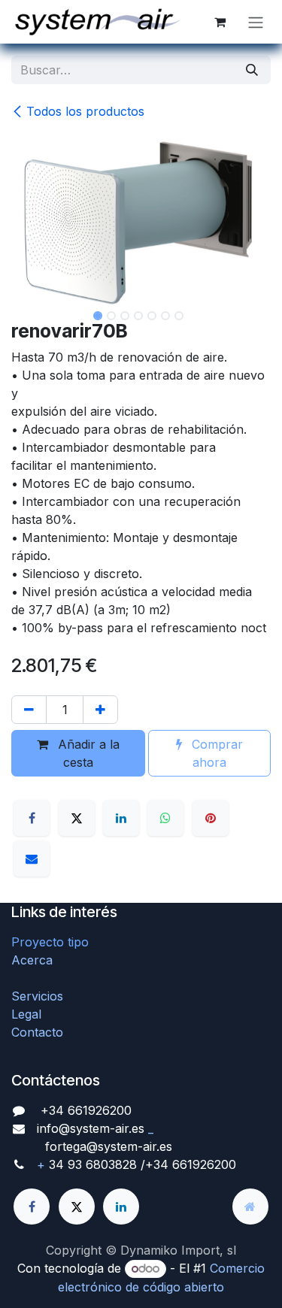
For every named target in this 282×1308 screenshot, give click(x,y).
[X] (77, 818)
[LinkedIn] (121, 818)
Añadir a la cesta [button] (87, 753)
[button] (24, 317)
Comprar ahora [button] (215, 753)
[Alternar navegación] (256, 22)
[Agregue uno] (100, 709)
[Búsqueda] (252, 70)
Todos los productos (85, 111)
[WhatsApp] (165, 818)
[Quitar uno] (29, 709)
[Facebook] (32, 818)
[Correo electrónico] (32, 858)
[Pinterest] (211, 818)
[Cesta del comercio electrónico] (220, 22)
